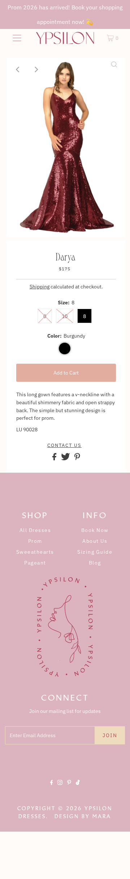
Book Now (95, 530)
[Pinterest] (69, 788)
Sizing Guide (94, 552)
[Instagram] (60, 788)
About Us (94, 541)
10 (65, 316)
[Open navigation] (17, 38)
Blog (95, 562)
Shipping (39, 286)
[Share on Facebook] (54, 458)
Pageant (35, 562)
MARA (101, 816)
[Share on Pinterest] (77, 458)
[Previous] (18, 69)
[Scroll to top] (115, 864)
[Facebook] (51, 788)
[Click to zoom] (114, 69)
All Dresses (35, 530)
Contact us (64, 445)
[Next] (36, 69)
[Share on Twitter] (66, 458)
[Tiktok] (78, 788)
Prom (35, 541)
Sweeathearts (35, 552)
